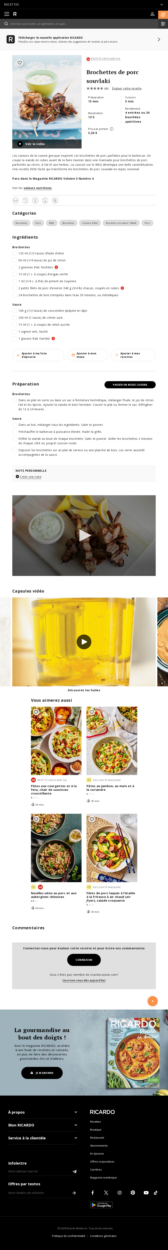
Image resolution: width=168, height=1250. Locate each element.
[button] (163, 15)
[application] (84, 535)
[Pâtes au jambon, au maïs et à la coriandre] (111, 741)
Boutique (95, 1129)
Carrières (96, 1169)
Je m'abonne (45, 1073)
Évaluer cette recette (127, 88)
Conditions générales (103, 1236)
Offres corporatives (102, 1161)
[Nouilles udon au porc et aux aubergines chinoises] (56, 848)
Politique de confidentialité (68, 1236)
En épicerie (97, 1153)
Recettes (95, 1121)
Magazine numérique (103, 1177)
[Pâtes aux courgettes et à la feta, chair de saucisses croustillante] (56, 741)
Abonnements (99, 1145)
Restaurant (97, 1137)
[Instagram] (120, 1192)
